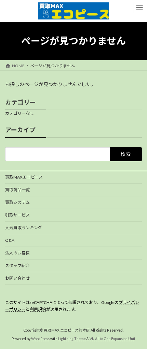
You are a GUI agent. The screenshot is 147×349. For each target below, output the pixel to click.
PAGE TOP (136, 331)
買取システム (17, 202)
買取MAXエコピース (24, 177)
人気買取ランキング (23, 227)
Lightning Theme (72, 338)
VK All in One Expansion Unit (112, 338)
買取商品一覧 (17, 189)
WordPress (40, 338)
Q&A (9, 240)
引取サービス (17, 215)
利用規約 (38, 309)
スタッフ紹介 (17, 265)
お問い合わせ (17, 278)
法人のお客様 (17, 252)
